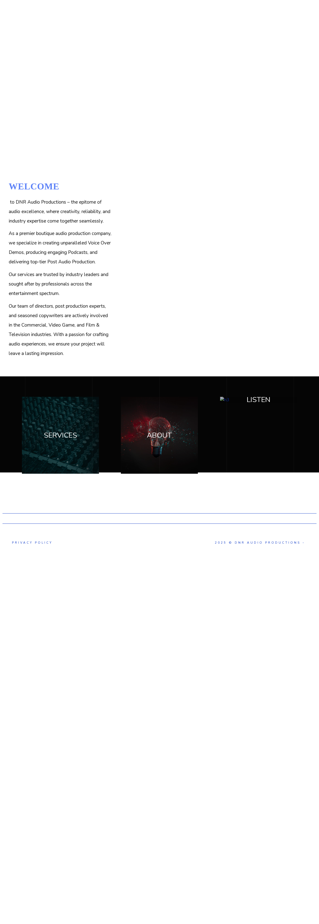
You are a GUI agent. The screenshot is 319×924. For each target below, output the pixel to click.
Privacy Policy (31, 543)
